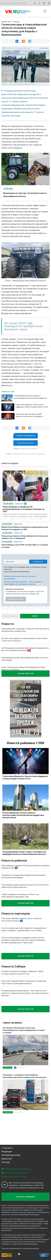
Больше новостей (25, 673)
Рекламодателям (10, 1155)
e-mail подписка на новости (17, 1169)
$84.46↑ (23, 3)
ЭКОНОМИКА (8, 1112)
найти (34, 616)
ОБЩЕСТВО (19, 504)
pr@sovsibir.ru (34, 1228)
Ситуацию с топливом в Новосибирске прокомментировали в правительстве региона (24, 1076)
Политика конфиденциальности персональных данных (20, 1248)
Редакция (6, 1151)
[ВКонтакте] (17, 41)
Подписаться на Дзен (16, 599)
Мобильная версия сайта (13, 1176)
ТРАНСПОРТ (7, 1067)
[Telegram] (29, 41)
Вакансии (6, 1158)
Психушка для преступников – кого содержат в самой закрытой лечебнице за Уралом (23, 583)
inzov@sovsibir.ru (35, 1226)
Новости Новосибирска (26, 436)
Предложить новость (25, 443)
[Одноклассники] (23, 41)
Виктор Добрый (24, 48)
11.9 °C (16, 3)
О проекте (7, 1148)
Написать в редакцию (25, 1197)
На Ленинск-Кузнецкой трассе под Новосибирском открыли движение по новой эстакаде (24, 1030)
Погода (5, 1162)
